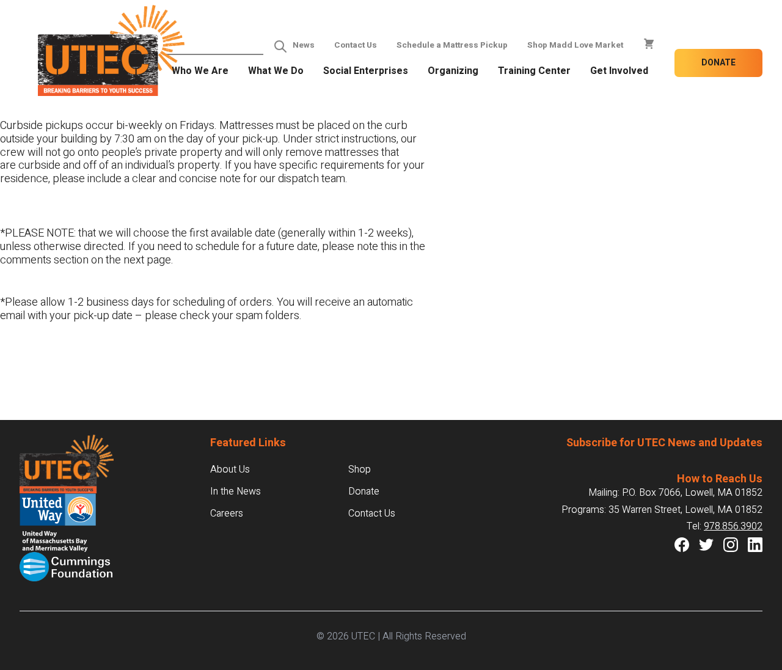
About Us (230, 469)
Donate (718, 62)
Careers (226, 513)
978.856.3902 (733, 526)
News (304, 45)
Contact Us (355, 45)
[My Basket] (649, 44)
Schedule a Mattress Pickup (452, 45)
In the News (235, 491)
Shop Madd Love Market (575, 45)
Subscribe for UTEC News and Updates (664, 443)
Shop (359, 469)
